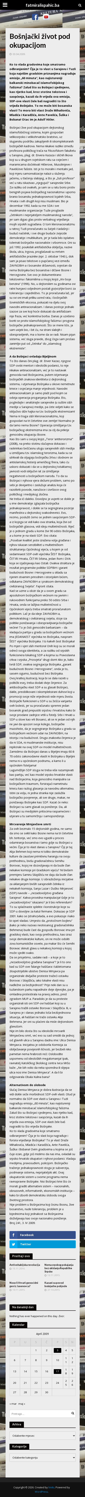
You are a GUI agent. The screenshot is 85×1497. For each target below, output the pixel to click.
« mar (13, 1403)
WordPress (41, 1491)
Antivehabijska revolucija (24, 1264)
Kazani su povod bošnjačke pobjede (55, 1284)
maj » (21, 1403)
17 (57, 1371)
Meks (51, 1487)
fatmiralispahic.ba (42, 5)
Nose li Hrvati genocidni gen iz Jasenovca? (23, 1284)
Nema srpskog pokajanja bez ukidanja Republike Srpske (58, 1268)
